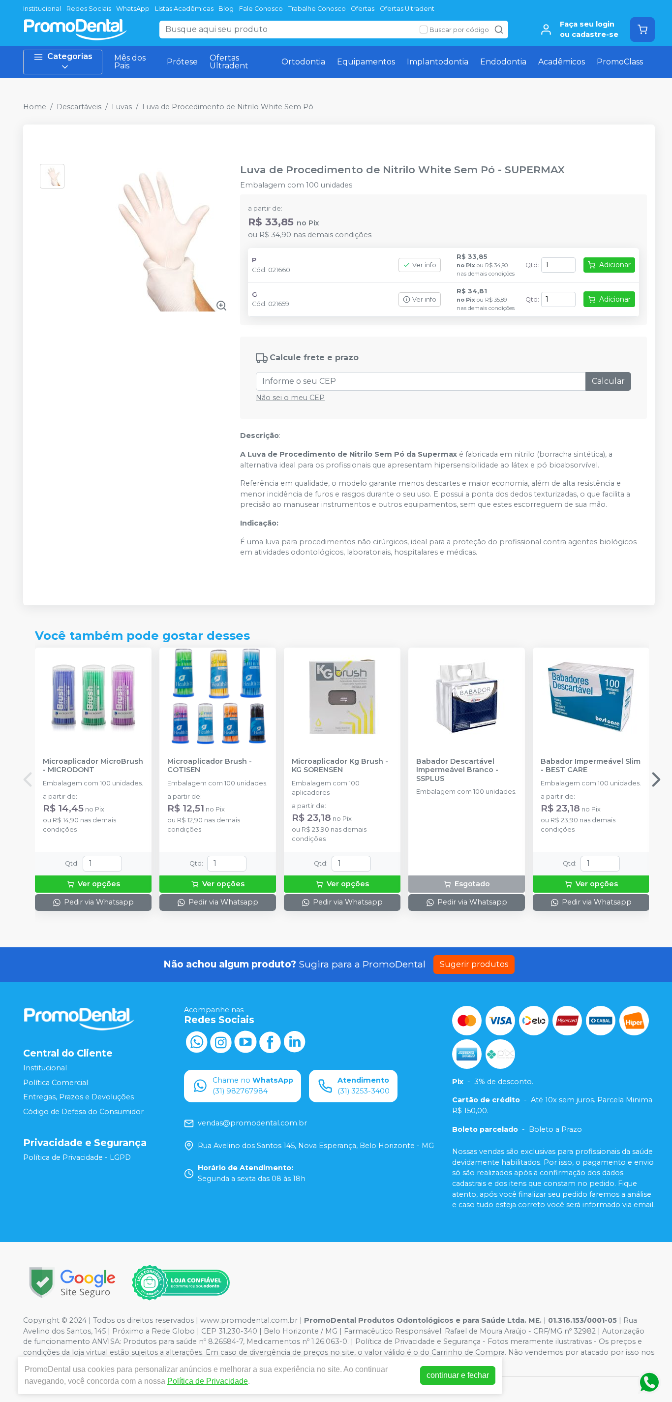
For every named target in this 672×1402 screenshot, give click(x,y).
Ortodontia (303, 61)
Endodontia (503, 61)
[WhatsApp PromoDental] (196, 1041)
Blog (226, 8)
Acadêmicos (561, 61)
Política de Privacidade (207, 1381)
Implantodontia (437, 61)
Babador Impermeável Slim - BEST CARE (591, 765)
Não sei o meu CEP (290, 397)
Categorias (69, 56)
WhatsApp (133, 8)
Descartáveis (79, 106)
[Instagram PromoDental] (221, 1041)
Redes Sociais (88, 8)
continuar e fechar (458, 1375)
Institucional (42, 8)
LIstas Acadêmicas (184, 8)
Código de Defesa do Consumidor (83, 1111)
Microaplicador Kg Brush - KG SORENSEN (340, 765)
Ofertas (362, 8)
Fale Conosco (261, 8)
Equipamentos (366, 61)
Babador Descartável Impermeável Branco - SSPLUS (457, 770)
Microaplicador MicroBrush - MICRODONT (93, 765)
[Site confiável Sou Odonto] (180, 1283)
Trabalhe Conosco (317, 8)
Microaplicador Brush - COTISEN (209, 765)
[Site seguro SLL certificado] (72, 1282)
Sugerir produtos (474, 964)
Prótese (182, 61)
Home (34, 106)
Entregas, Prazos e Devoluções (78, 1097)
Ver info (424, 265)
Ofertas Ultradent (407, 8)
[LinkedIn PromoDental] (294, 1041)
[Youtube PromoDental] (245, 1041)
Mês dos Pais (130, 61)
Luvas (122, 106)
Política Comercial (55, 1082)
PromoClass (620, 61)
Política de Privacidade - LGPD (77, 1157)
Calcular (608, 381)
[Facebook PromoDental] (270, 1041)
